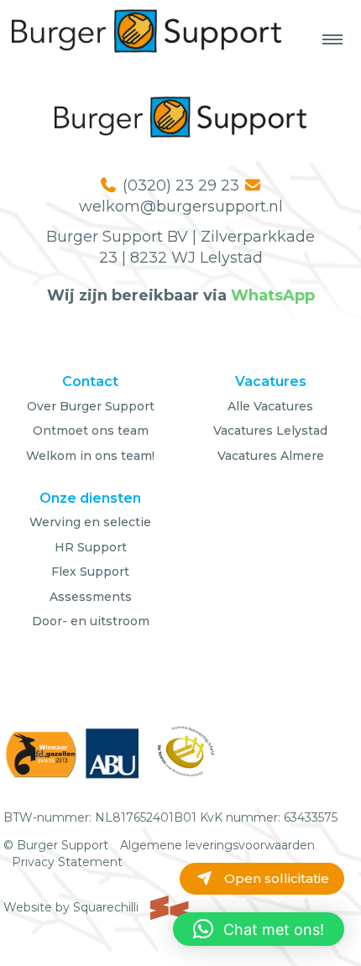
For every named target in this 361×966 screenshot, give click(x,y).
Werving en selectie (90, 522)
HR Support (91, 547)
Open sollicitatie (275, 878)
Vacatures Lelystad (270, 430)
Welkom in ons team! (90, 455)
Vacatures (270, 381)
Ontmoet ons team (91, 430)
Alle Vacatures (270, 406)
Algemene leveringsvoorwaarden (217, 845)
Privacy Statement (67, 861)
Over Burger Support (90, 406)
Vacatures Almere (270, 455)
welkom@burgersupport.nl (181, 206)
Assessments (91, 596)
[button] (258, 929)
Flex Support (90, 571)
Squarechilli (107, 907)
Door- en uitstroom (90, 621)
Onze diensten (90, 498)
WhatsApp (273, 295)
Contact (90, 381)
